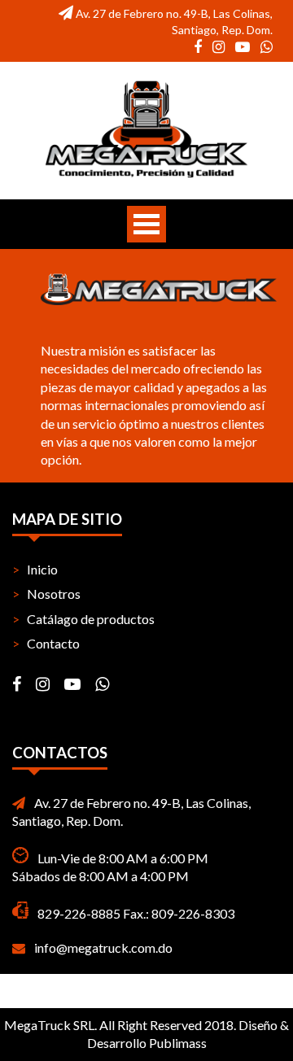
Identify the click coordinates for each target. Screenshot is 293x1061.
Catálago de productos (91, 619)
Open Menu (146, 224)
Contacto (53, 643)
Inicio (42, 569)
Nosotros (54, 593)
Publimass (178, 1042)
